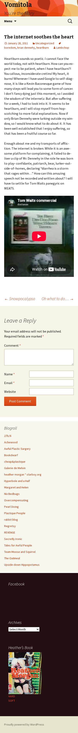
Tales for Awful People (18, 545)
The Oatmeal (12, 558)
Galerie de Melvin (15, 468)
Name (9, 374)
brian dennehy (26, 47)
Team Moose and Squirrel (20, 552)
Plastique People (14, 513)
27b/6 (7, 436)
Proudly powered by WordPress (24, 724)
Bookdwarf (11, 455)
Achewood (10, 442)
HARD (11, 696)
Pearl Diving (11, 507)
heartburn (42, 47)
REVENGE (9, 532)
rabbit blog (11, 519)
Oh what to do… (58, 298)
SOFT (11, 700)
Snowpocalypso (19, 298)
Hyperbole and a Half (17, 481)
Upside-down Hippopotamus (22, 565)
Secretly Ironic (13, 539)
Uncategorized (45, 43)
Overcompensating (16, 500)
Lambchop (62, 47)
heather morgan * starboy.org (22, 474)
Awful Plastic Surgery (17, 449)
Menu (8, 21)
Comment (12, 345)
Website (10, 391)
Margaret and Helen (16, 487)
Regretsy (10, 526)
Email (9, 383)
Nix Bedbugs (12, 494)
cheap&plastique (14, 461)
